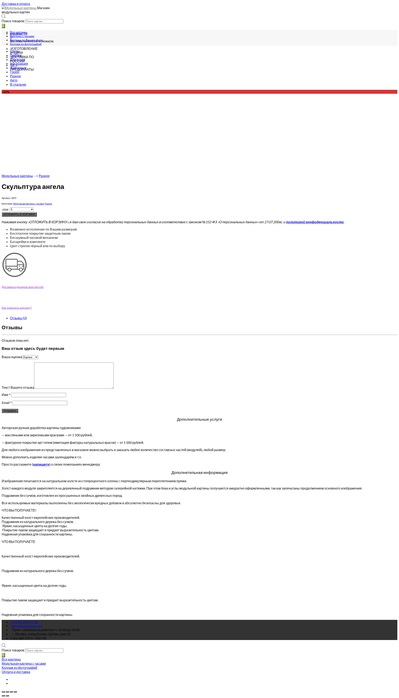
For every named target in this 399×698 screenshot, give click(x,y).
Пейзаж (16, 55)
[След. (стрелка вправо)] (7, 695)
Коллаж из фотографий (26, 44)
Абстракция (19, 63)
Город (14, 72)
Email (7, 402)
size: (5, 209)
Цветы (15, 51)
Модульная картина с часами (28, 203)
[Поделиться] (7, 691)
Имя (6, 395)
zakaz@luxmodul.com (26, 626)
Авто (13, 80)
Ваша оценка (12, 357)
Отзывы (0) (18, 318)
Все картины (18, 32)
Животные (18, 68)
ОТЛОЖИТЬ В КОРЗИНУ (19, 214)
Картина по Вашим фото (26, 40)
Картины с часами (22, 36)
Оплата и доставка (16, 672)
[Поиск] (3, 26)
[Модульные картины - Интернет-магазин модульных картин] (19, 8)
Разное (15, 76)
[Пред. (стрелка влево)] (3, 695)
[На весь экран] (11, 691)
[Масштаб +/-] (15, 691)
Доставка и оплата (16, 4)
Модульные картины (17, 176)
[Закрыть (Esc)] (3, 691)
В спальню (18, 84)
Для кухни (17, 59)
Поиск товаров (13, 21)
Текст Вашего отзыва (18, 387)
